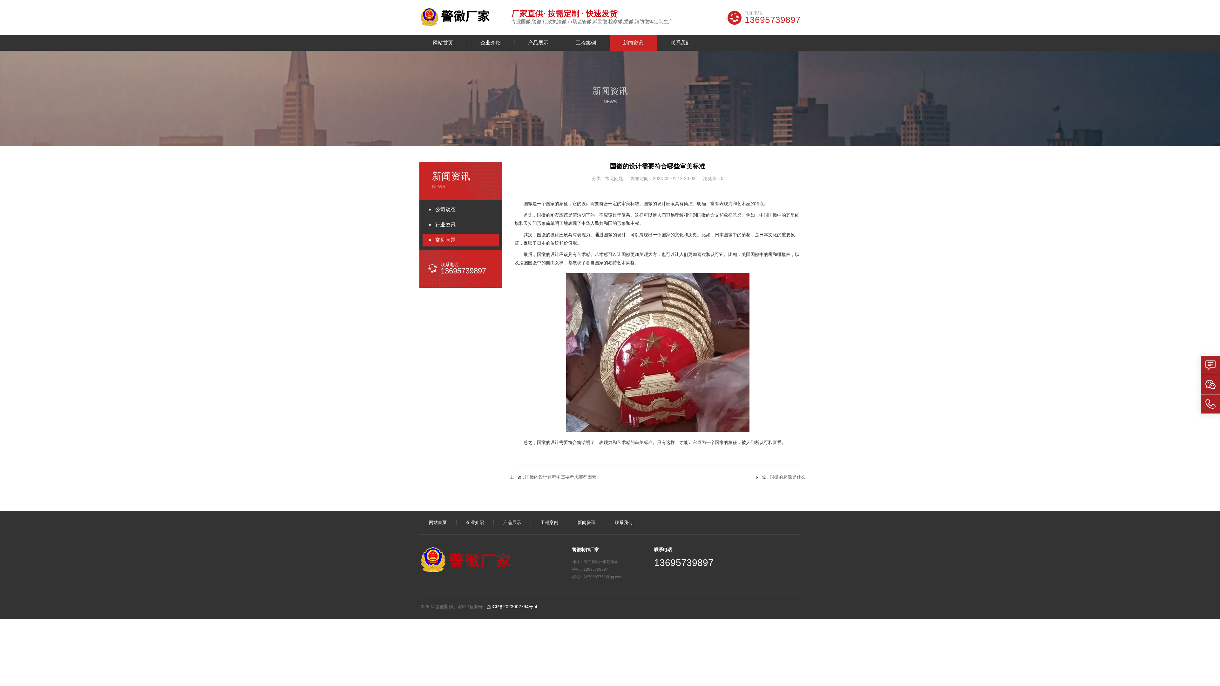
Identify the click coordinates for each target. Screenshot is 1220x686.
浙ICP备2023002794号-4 (512, 606)
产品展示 (538, 42)
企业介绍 (490, 42)
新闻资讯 (633, 42)
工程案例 (586, 42)
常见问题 (445, 240)
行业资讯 (445, 224)
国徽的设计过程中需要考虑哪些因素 (560, 477)
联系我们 (680, 42)
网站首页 (443, 42)
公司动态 (445, 209)
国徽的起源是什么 (787, 477)
